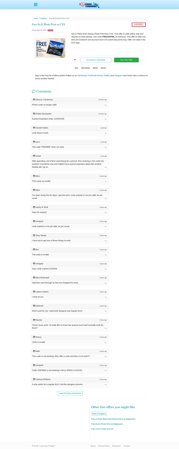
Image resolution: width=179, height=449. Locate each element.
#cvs (76, 68)
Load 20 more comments (70, 393)
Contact (126, 445)
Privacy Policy (104, 445)
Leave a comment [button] (96, 60)
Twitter (106, 75)
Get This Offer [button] (126, 60)
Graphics (44, 18)
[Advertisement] (128, 128)
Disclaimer (116, 445)
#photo (95, 68)
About (93, 445)
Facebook (81, 75)
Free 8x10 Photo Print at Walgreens (107, 424)
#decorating (85, 68)
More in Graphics (99, 414)
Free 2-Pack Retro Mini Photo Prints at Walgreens (113, 419)
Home (36, 18)
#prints (103, 68)
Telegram (118, 75)
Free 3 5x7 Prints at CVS (102, 429)
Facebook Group (95, 75)
